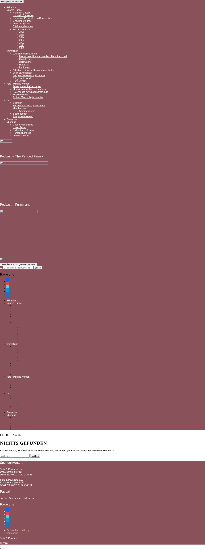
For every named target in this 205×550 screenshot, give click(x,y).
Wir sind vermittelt (22, 29)
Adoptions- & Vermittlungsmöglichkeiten (33, 70)
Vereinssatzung (21, 135)
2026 (21, 31)
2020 (21, 48)
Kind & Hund (25, 59)
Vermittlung (12, 50)
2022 (21, 42)
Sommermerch (27, 111)
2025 (21, 34)
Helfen (9, 100)
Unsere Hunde (14, 10)
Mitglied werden (21, 94)
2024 (21, 37)
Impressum (12, 533)
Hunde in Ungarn (21, 12)
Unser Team (19, 127)
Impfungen (24, 67)
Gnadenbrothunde (22, 20)
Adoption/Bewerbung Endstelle (29, 75)
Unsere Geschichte (23, 124)
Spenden (17, 102)
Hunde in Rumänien (23, 15)
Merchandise (19, 108)
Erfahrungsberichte (23, 26)
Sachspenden (20, 113)
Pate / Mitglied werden (17, 83)
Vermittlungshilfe (21, 23)
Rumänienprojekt (22, 132)
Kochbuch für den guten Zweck (29, 105)
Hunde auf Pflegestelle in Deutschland (32, 18)
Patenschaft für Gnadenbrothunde (30, 91)
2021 (21, 45)
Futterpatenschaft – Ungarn (27, 86)
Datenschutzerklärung (17, 530)
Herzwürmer (25, 61)
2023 (21, 40)
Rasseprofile (19, 81)
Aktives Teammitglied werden (28, 97)
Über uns (11, 122)
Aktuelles (11, 7)
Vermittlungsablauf (22, 72)
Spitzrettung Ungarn (23, 130)
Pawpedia (11, 119)
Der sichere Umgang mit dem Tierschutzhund (43, 56)
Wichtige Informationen (25, 53)
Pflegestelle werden (23, 78)
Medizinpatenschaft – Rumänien (29, 89)
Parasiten (24, 64)
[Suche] (1, 268)
